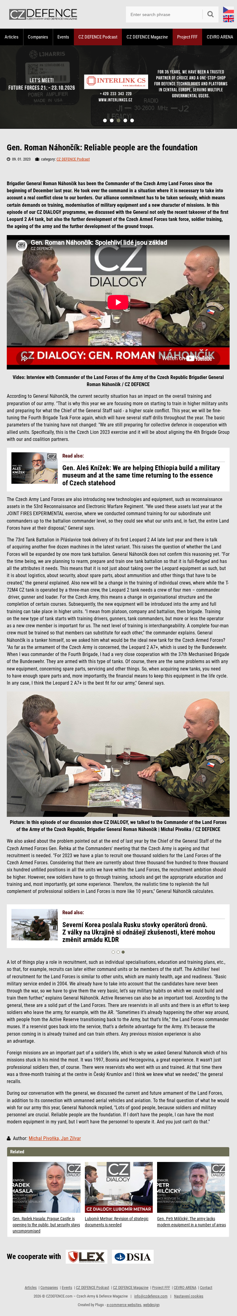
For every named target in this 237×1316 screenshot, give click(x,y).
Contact (206, 1287)
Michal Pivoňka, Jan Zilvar (55, 1138)
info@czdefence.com (151, 1296)
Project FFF (187, 37)
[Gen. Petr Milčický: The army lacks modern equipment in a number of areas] (191, 1187)
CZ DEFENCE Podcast (97, 37)
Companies (38, 37)
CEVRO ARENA (185, 1287)
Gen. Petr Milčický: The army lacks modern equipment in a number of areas (191, 1221)
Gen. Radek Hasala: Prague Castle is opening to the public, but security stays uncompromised (46, 1224)
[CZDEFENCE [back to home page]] (43, 14)
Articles (12, 37)
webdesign (151, 1304)
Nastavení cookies (188, 1296)
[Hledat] (210, 14)
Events (63, 37)
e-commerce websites (124, 1304)
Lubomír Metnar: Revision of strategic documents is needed (116, 1221)
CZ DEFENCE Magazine (147, 37)
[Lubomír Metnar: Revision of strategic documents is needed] (119, 1187)
